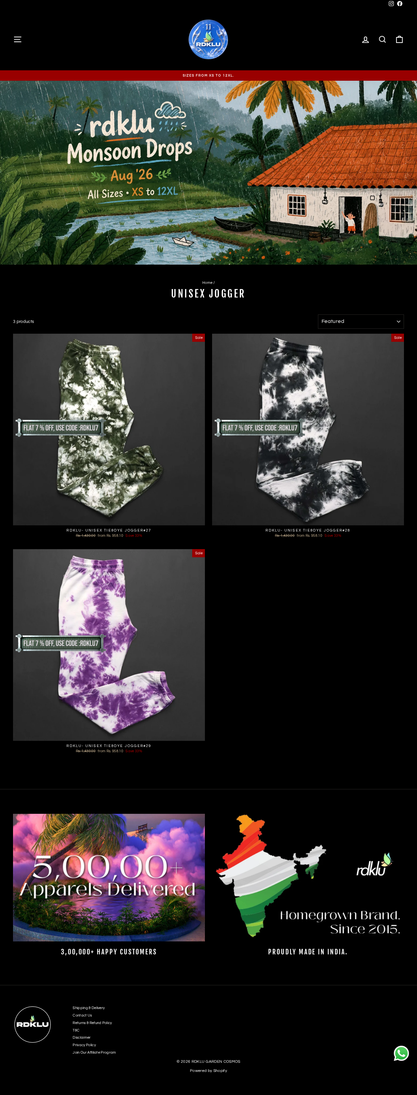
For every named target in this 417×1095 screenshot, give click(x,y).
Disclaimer (82, 1037)
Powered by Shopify (208, 1071)
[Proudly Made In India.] (308, 878)
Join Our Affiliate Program (94, 1052)
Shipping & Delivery (89, 1008)
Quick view (109, 519)
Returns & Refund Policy (92, 1023)
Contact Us (82, 1015)
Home (207, 282)
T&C (76, 1030)
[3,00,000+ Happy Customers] (109, 878)
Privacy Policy (84, 1045)
